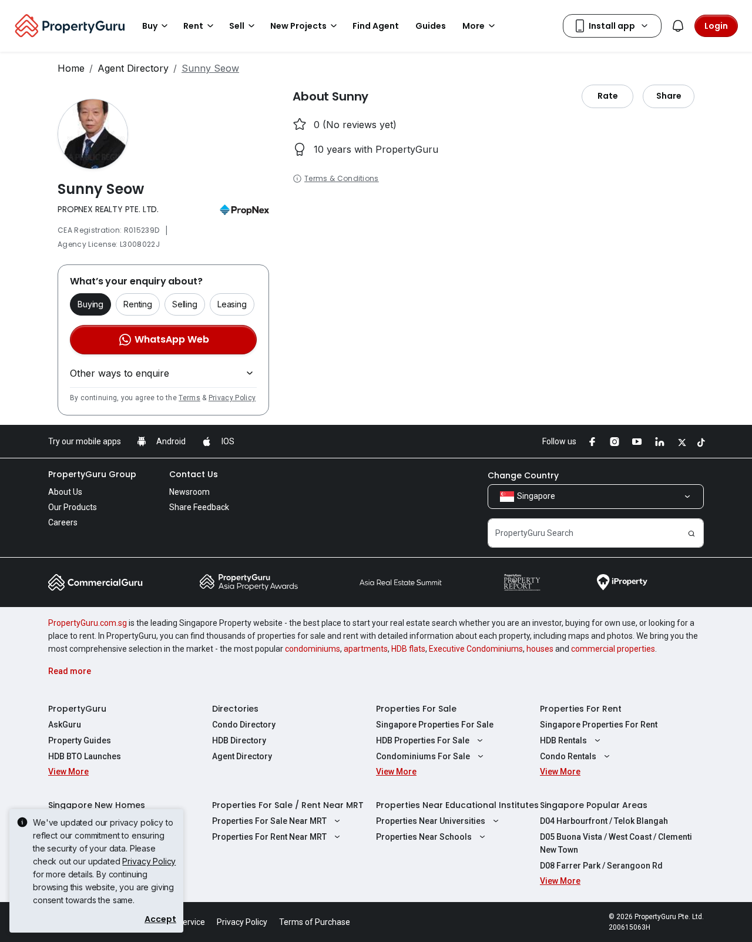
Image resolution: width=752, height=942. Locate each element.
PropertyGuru (77, 709)
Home (71, 68)
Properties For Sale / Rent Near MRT (288, 805)
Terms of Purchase (314, 922)
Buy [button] (149, 26)
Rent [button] (193, 26)
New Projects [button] (298, 26)
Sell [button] (236, 26)
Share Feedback (199, 507)
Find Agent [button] (375, 26)
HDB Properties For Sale (422, 740)
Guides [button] (430, 26)
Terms (189, 398)
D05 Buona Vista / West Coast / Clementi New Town (616, 843)
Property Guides (79, 740)
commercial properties (613, 648)
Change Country (523, 475)
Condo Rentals (568, 756)
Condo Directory (244, 724)
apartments (366, 648)
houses (539, 648)
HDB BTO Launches (84, 756)
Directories (235, 709)
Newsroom (189, 492)
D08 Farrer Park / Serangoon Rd (601, 865)
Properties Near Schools (424, 837)
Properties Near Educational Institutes (457, 805)
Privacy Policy (232, 398)
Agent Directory (133, 68)
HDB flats (408, 648)
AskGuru (64, 724)
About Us (65, 492)
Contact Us (193, 474)
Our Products (72, 507)
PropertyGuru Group (92, 474)
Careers (63, 522)
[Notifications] (678, 26)
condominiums (312, 648)
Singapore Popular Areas (593, 805)
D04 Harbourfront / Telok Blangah (604, 821)
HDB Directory (239, 740)
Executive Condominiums (476, 648)
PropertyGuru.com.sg (87, 623)
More (473, 26)
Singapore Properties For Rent (598, 724)
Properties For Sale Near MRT (269, 821)
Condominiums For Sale (423, 756)
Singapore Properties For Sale (435, 724)
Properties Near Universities (430, 821)
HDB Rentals (563, 740)
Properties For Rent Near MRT (269, 837)
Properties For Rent (581, 709)
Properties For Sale (416, 709)
